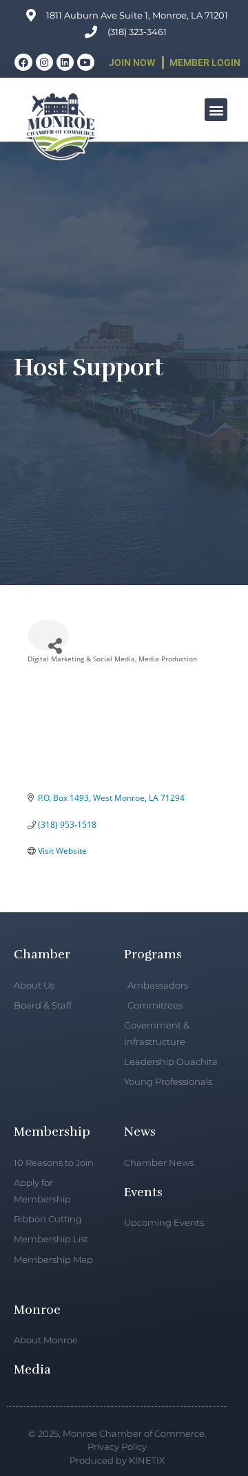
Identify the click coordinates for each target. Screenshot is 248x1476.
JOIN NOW (132, 62)
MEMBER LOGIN (204, 62)
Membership (52, 1131)
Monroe (37, 1309)
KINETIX (147, 1460)
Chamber (42, 954)
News (140, 1131)
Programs (153, 954)
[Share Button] (48, 635)
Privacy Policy (117, 1446)
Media (32, 1369)
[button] (216, 109)
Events (143, 1192)
